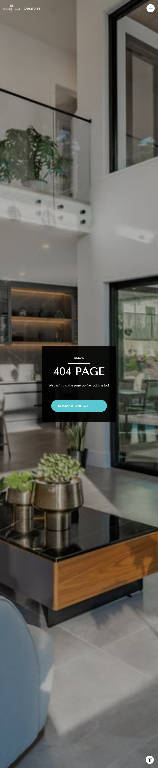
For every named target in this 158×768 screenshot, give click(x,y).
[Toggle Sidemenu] (150, 8)
